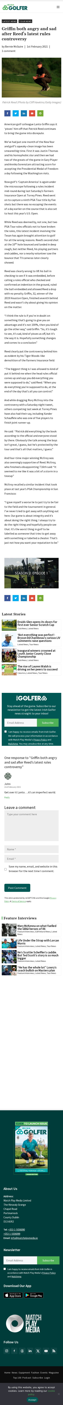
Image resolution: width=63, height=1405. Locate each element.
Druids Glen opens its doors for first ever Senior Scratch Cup (37, 623)
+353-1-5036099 (12, 1233)
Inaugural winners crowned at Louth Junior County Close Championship (36, 653)
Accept (32, 1399)
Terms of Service (19, 901)
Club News (22, 628)
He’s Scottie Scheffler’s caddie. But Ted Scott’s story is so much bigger (38, 955)
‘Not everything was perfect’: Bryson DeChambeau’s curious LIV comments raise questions (39, 638)
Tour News (25, 21)
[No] (58, 1394)
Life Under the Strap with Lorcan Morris (38, 941)
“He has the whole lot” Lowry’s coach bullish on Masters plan (37, 968)
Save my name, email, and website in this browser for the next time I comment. (33, 869)
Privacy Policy (40, 739)
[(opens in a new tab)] (31, 1147)
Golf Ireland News (43, 931)
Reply (7, 797)
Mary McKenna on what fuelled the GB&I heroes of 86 (37, 927)
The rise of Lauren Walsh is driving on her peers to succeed (38, 667)
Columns (22, 673)
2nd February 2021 (12, 787)
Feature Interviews (26, 931)
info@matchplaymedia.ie (24, 1238)
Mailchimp (13, 743)
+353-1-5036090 (16, 1229)
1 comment (9, 51)
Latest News (9, 21)
